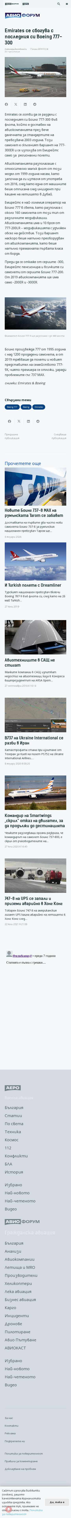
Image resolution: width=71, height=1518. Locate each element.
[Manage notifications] (9, 1509)
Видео (11, 1209)
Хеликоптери (18, 1283)
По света (14, 1123)
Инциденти (17, 1315)
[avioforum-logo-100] (22, 16)
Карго (10, 1307)
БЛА (8, 1164)
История (14, 1172)
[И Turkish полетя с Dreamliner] (35, 575)
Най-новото (17, 1192)
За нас (9, 1418)
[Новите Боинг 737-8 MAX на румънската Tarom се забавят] (35, 503)
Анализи (13, 1251)
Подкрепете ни (15, 1441)
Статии (13, 1115)
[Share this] (6, 104)
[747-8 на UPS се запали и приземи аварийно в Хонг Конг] (35, 895)
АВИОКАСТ (15, 1348)
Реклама (10, 1433)
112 (8, 1147)
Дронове (13, 1323)
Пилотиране (17, 1331)
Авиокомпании (20, 1259)
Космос (11, 1139)
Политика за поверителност (24, 1453)
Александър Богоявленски (16, 49)
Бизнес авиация (20, 1299)
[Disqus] (35, 998)
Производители (21, 1275)
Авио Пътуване (20, 1339)
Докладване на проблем (20, 1469)
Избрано (13, 1184)
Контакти (11, 1425)
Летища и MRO (20, 1267)
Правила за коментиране (21, 1461)
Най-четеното (20, 1201)
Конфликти (16, 1156)
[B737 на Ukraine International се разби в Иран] (35, 735)
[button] (59, 4)
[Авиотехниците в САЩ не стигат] (35, 657)
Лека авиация (18, 1291)
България (14, 1107)
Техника (13, 1131)
